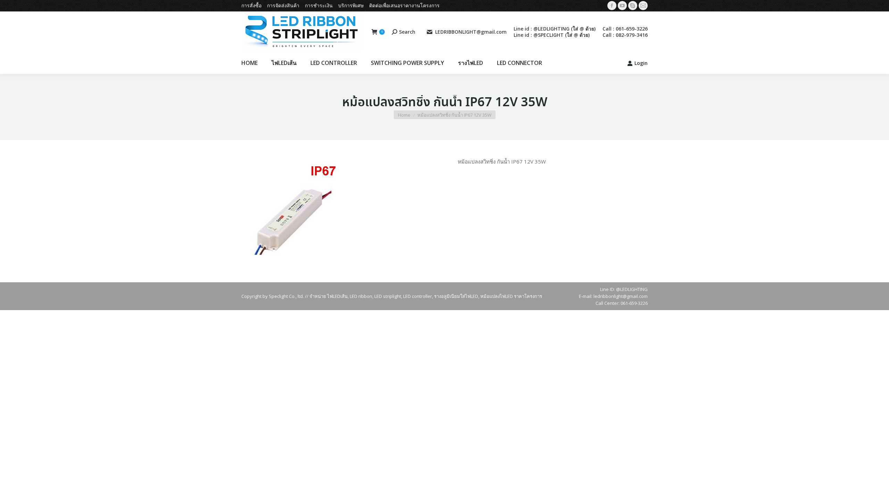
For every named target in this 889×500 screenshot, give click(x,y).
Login (641, 63)
